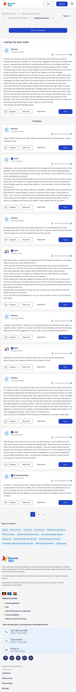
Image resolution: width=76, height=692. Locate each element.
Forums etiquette (12, 615)
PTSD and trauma (8, 534)
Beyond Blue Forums (12, 3)
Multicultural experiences (56, 530)
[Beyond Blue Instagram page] (18, 659)
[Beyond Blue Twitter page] (24, 659)
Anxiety (5, 530)
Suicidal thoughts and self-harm (25, 539)
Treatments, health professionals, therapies (17, 543)
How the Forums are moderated (17, 611)
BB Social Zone (15, 530)
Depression (28, 530)
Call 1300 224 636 (18, 630)
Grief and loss (39, 530)
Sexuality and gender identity (52, 534)
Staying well (6, 539)
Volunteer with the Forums (15, 619)
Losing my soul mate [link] (41, 18)
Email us (14, 649)
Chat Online (16, 639)
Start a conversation (38, 30)
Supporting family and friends (49, 539)
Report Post (41, 111)
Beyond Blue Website (14, 559)
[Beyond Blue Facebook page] (5, 659)
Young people (61, 543)
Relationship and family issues (18, 18)
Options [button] (66, 16)
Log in (48, 4)
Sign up (62, 4)
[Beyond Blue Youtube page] (12, 659)
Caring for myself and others (31, 13)
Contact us (6, 673)
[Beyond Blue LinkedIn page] (31, 659)
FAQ (7, 607)
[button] (6, 111)
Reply (65, 111)
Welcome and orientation (45, 543)
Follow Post (26, 111)
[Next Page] (44, 514)
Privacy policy (7, 683)
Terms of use (7, 678)
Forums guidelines (12, 603)
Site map (5, 688)
